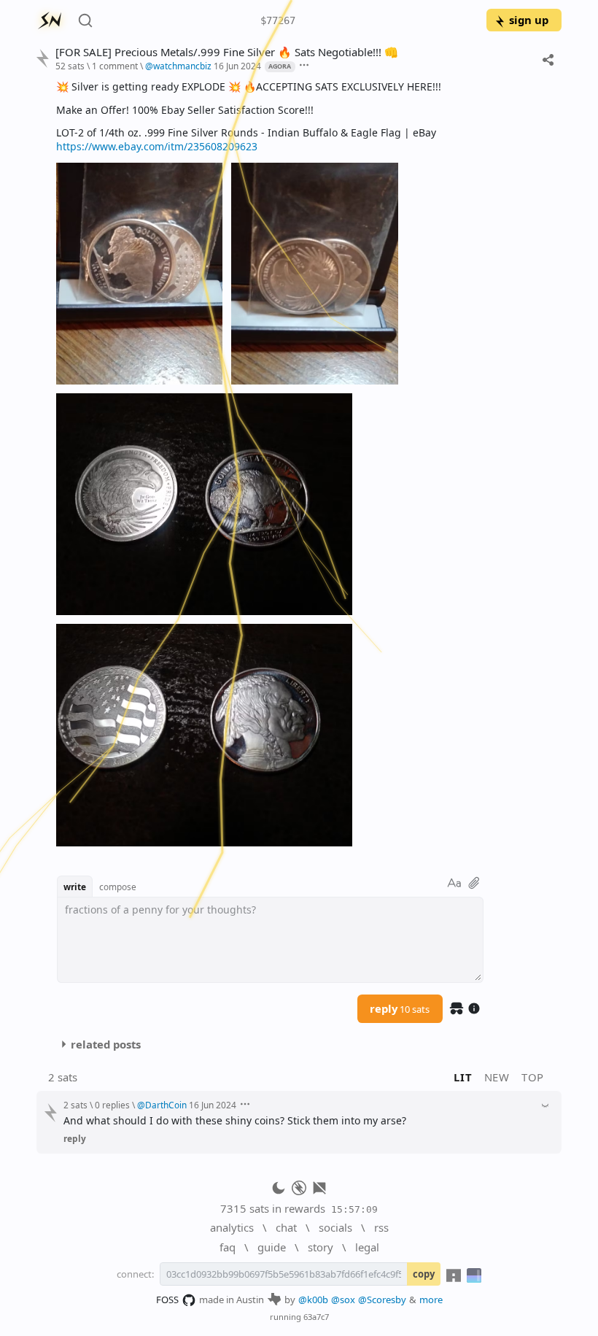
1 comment (115, 66)
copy (424, 1274)
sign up (528, 19)
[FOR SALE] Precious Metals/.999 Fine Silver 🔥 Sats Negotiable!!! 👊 (226, 52)
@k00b (313, 1299)
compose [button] (117, 886)
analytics (232, 1227)
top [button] (532, 1077)
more (431, 1299)
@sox (343, 1299)
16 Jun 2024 (237, 66)
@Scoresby (382, 1299)
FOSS (167, 1299)
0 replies (112, 1105)
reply (400, 1008)
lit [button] (463, 1077)
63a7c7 (316, 1316)
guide (271, 1247)
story (320, 1247)
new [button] (497, 1077)
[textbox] (303, 463)
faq (228, 1247)
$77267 (277, 20)
